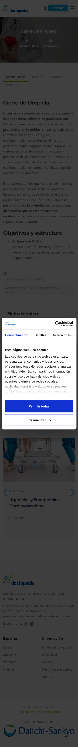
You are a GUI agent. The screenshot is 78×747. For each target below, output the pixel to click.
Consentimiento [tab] (16, 335)
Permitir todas (39, 406)
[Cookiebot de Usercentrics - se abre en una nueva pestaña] (55, 323)
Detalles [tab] (40, 335)
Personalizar (36, 420)
